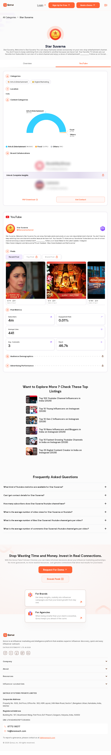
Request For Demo (53, 569)
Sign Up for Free (59, 5)
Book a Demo (86, 5)
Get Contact (80, 200)
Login (40, 5)
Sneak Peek (53, 579)
